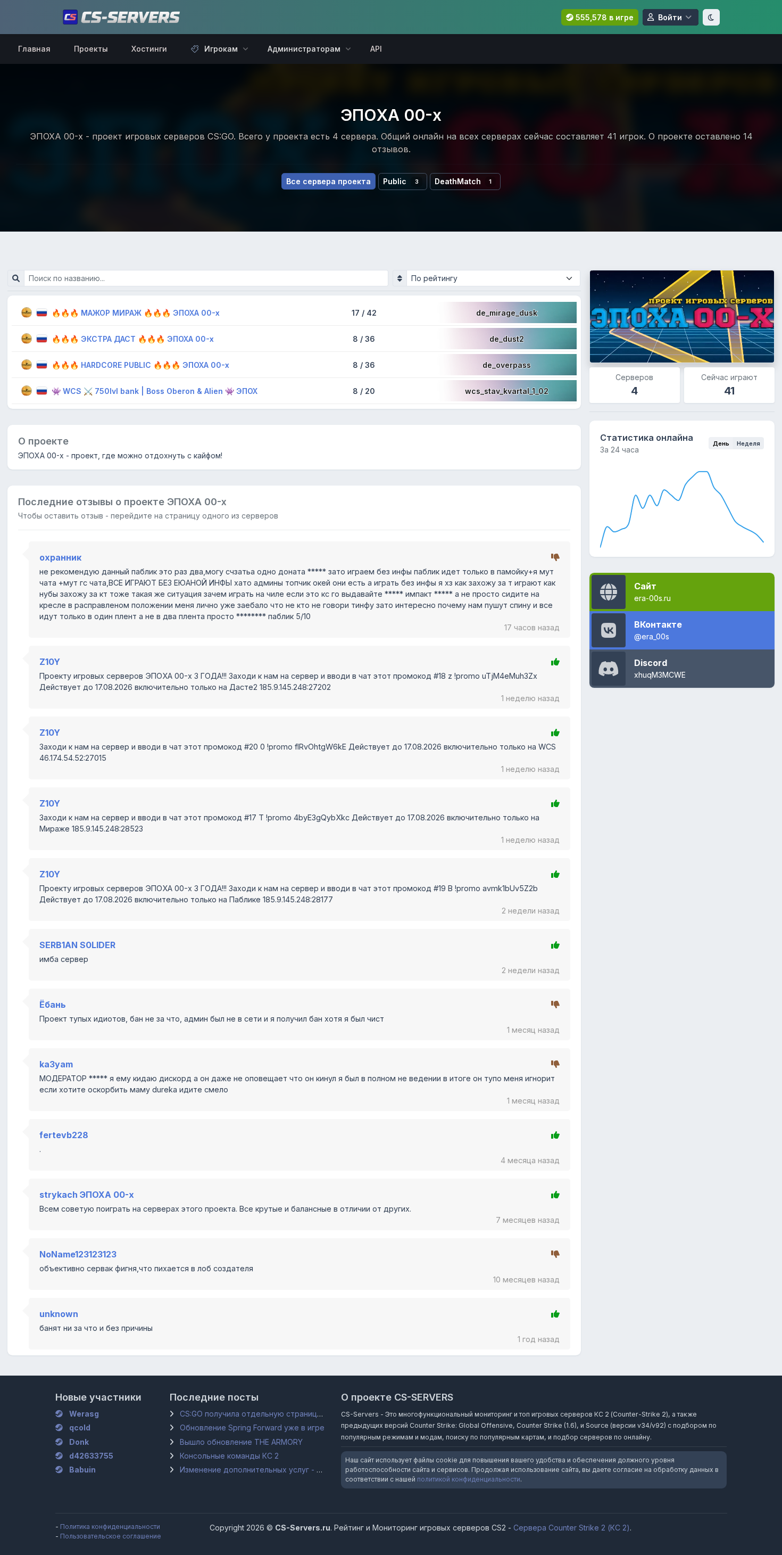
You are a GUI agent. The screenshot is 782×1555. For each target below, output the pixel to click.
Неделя (748, 443)
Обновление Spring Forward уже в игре (252, 1427)
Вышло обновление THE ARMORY (241, 1441)
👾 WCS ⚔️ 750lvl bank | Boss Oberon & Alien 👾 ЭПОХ (154, 391)
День (721, 443)
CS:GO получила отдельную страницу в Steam (266, 1413)
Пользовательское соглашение (110, 1536)
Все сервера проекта (328, 181)
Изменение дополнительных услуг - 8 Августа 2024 (276, 1469)
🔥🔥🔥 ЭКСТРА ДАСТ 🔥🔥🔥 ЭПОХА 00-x (133, 338)
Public (400, 181)
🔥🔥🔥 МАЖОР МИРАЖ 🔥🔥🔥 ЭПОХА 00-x (136, 312)
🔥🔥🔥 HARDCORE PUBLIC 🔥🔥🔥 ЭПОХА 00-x (140, 364)
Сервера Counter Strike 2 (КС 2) (571, 1527)
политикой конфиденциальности (468, 1479)
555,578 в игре (603, 17)
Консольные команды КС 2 (229, 1455)
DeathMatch (463, 181)
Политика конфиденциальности (110, 1527)
